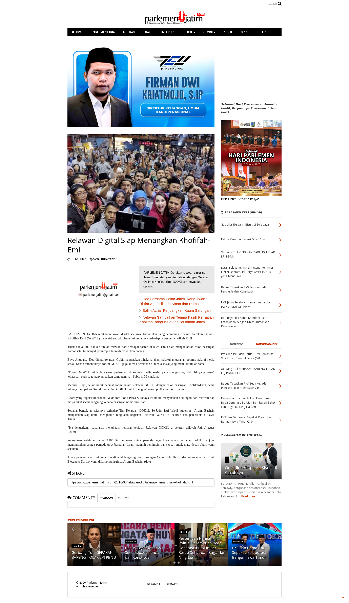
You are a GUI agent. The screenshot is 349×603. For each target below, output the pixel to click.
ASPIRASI (129, 32)
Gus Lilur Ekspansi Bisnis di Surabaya (251, 470)
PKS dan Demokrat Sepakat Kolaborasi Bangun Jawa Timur (249, 552)
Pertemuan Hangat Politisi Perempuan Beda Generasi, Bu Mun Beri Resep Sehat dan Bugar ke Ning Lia (201, 548)
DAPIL (188, 32)
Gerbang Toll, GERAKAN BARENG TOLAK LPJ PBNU (93, 555)
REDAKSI (172, 584)
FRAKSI (148, 32)
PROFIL (228, 32)
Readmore (248, 496)
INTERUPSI (168, 32)
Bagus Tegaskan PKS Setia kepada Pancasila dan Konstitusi (145, 552)
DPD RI (183, 531)
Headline (77, 546)
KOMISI (208, 32)
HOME (78, 32)
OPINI (244, 32)
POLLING (262, 32)
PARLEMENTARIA (103, 32)
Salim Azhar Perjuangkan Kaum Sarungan (177, 310)
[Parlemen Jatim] (174, 22)
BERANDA (153, 584)
